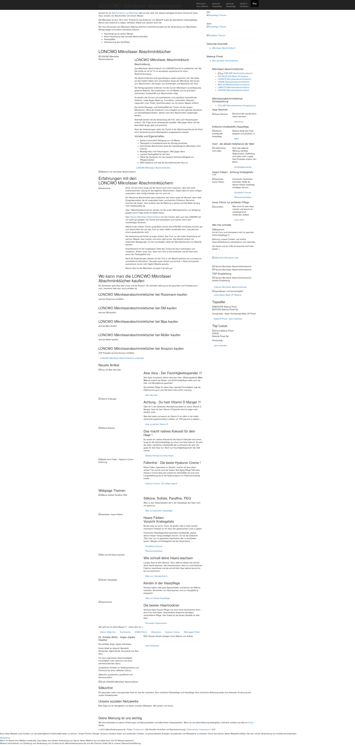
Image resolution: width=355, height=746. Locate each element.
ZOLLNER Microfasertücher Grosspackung (236, 105)
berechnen (239, 121)
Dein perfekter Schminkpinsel (225, 60)
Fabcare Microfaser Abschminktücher (230, 287)
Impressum (205, 729)
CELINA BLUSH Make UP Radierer (233, 76)
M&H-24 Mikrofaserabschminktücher (234, 84)
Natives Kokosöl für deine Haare (159, 455)
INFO (236, 138)
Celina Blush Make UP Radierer (228, 294)
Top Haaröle (125, 632)
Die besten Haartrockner (156, 623)
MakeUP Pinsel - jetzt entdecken (228, 318)
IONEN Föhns (141, 632)
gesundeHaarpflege (217, 5)
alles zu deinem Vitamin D (156, 424)
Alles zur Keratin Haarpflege (157, 598)
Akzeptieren (5, 737)
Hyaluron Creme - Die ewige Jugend (161, 483)
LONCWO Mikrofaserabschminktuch (233, 90)
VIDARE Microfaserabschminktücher (233, 81)
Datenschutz (192, 729)
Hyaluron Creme (172, 632)
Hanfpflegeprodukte (243, 167)
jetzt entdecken (220, 345)
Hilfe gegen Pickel (192, 632)
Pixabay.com (138, 729)
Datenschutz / (148, 743)
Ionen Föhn (239, 219)
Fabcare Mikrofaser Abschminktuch (145, 216)
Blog (255, 3)
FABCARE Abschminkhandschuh (238, 73)
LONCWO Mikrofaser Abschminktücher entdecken (122, 358)
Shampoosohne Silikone (202, 5)
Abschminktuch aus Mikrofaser (125, 13)
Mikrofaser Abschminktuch (223, 48)
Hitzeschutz (156, 632)
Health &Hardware (244, 5)
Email (250, 722)
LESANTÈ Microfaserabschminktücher (234, 79)
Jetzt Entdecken (152, 645)
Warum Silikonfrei (108, 632)
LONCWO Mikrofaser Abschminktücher (153, 167)
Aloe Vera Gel (151, 395)
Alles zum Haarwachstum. (156, 576)
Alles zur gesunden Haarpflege (158, 510)
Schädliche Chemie (153, 546)
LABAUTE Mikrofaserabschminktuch (233, 87)
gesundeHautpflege (231, 5)
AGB (213, 729)
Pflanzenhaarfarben (154, 551)
